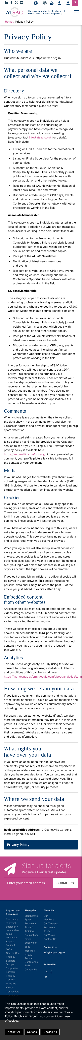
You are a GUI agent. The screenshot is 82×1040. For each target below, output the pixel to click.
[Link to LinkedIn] (6, 2)
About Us (49, 910)
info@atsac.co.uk (40, 137)
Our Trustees (51, 923)
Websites (11, 983)
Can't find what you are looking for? (75, 3)
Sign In (68, 3)
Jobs (27, 946)
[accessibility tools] (35, 3)
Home (9, 21)
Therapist (30, 910)
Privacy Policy (18, 845)
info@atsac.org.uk (54, 952)
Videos (10, 987)
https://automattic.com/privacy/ (24, 454)
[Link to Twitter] (16, 2)
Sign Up (59, 3)
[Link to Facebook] (11, 2)
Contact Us (31, 969)
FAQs (9, 949)
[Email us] (21, 2)
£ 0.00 (51, 3)
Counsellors (12, 991)
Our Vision (49, 935)
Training (29, 931)
